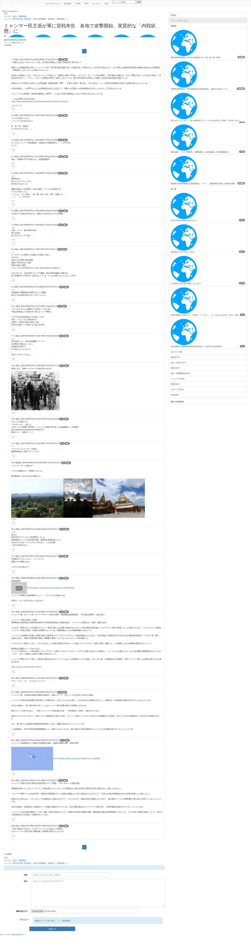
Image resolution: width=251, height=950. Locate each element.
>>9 (16, 105)
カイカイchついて (52, 3)
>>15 (13, 531)
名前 (25, 874)
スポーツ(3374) (177, 389)
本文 (25, 881)
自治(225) (175, 394)
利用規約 (67, 3)
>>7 (12, 200)
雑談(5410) (175, 357)
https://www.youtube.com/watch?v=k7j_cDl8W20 (80, 758)
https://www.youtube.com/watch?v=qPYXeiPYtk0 (54, 587)
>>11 (13, 239)
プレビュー (24, 919)
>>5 (12, 163)
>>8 (12, 105)
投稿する (52, 928)
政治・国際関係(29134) (180, 373)
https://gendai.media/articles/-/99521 (26, 666)
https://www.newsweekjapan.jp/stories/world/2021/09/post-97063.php (39, 101)
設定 (106, 3)
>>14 (20, 105)
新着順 (173, 15)
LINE (13, 42)
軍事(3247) (175, 384)
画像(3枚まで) (21, 911)
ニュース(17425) (178, 378)
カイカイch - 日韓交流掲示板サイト (13, 934)
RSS (86, 3)
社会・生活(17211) (178, 362)
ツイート (7, 42)
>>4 (12, 176)
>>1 (12, 252)
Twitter (78, 3)
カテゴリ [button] (95, 3)
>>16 (13, 519)
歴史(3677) (175, 368)
